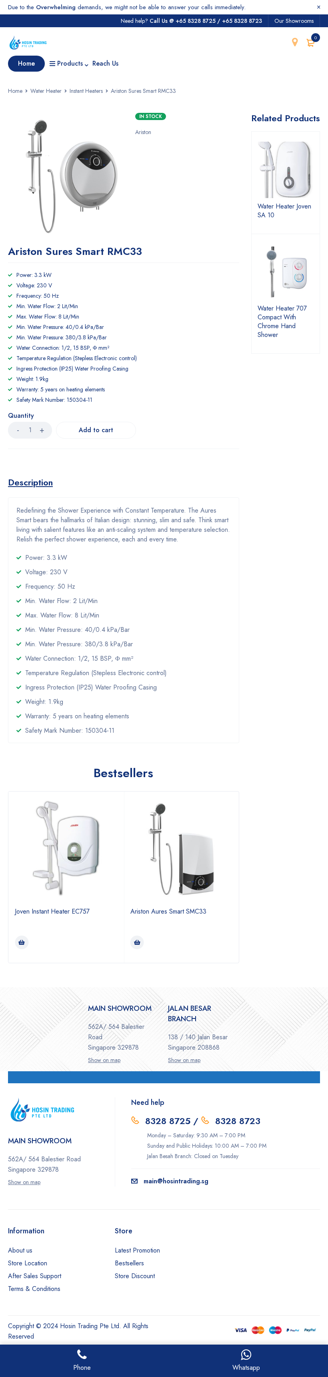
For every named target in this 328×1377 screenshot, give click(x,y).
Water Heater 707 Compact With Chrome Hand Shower (282, 321)
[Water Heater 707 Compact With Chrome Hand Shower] (286, 272)
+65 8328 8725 (196, 21)
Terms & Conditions (34, 1288)
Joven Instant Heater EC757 (52, 911)
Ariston (143, 132)
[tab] (30, 482)
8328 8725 (167, 1120)
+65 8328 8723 (242, 21)
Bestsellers (129, 1263)
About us (20, 1250)
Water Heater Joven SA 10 (284, 211)
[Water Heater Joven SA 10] (286, 170)
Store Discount (135, 1276)
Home (15, 91)
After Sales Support (34, 1276)
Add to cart (96, 430)
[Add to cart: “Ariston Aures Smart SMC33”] (137, 942)
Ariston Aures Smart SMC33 (168, 911)
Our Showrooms (294, 21)
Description (30, 482)
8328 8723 (237, 1120)
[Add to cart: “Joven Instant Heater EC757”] (21, 942)
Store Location (27, 1263)
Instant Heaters (86, 91)
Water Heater (46, 91)
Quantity (21, 416)
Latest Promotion (137, 1250)
